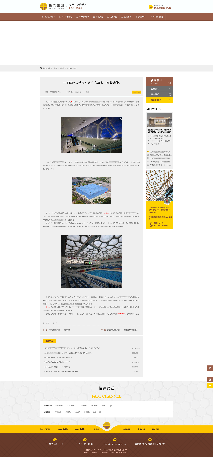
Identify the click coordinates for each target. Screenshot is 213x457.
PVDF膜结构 (83, 405)
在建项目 (127, 17)
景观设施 (87, 412)
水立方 (73, 102)
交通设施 (68, 412)
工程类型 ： (48, 412)
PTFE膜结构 (84, 17)
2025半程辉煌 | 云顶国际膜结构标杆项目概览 (170, 162)
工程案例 (99, 17)
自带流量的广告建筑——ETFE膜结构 (57, 367)
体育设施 (58, 412)
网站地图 (155, 429)
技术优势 (113, 17)
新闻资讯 (63, 68)
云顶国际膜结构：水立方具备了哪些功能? (58, 357)
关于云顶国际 (158, 17)
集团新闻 (141, 17)
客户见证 (155, 94)
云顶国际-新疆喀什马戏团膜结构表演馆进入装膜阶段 (68, 353)
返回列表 (136, 92)
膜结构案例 (73, 68)
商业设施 (77, 412)
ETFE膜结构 (67, 17)
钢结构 (104, 405)
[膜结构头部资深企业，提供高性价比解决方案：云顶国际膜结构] (159, 127)
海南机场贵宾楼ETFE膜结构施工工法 (57, 362)
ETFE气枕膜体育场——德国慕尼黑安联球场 (122, 330)
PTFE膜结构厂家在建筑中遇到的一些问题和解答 (61, 371)
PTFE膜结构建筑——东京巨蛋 (59, 330)
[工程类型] (101, 412)
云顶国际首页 (50, 17)
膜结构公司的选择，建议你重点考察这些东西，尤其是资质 (170, 155)
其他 (94, 412)
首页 (55, 68)
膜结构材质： (48, 405)
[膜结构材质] (112, 406)
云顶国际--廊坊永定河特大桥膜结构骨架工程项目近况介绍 (72, 348)
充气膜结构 (94, 405)
